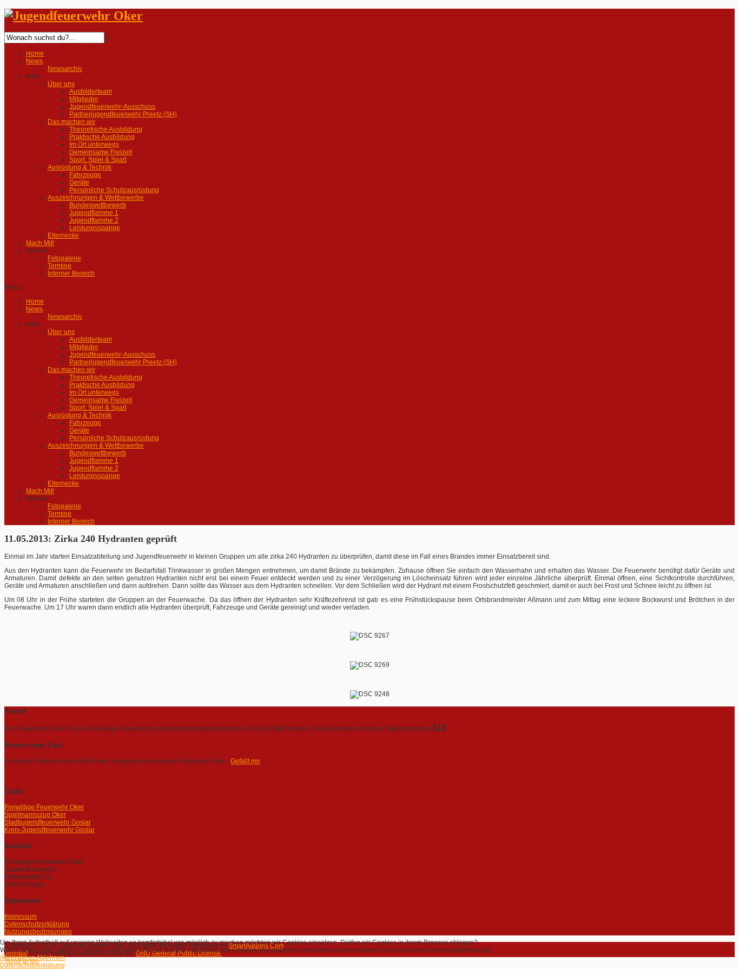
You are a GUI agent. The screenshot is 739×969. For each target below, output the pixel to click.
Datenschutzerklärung (32, 965)
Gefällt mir (245, 761)
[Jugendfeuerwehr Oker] (73, 16)
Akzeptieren (17, 957)
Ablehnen (50, 957)
